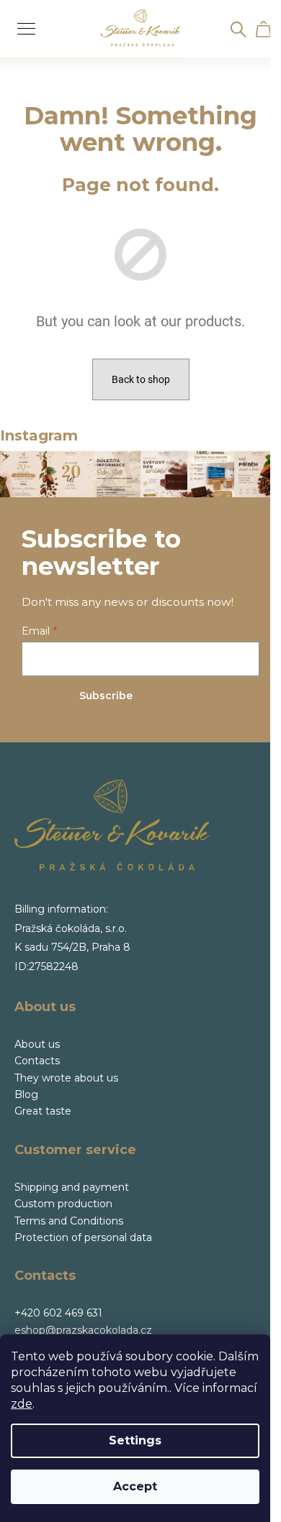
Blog (26, 1094)
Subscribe (106, 695)
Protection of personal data (83, 1237)
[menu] (21, 20)
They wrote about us (66, 1077)
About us (37, 1044)
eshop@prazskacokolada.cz (83, 1330)
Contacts (37, 1060)
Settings (135, 1440)
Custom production (63, 1203)
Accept (135, 1486)
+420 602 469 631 (58, 1312)
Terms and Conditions (68, 1220)
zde (21, 1404)
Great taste (42, 1110)
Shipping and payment (71, 1187)
